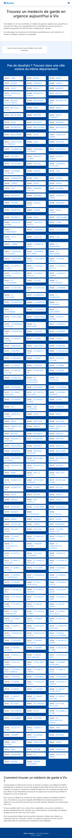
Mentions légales (36, 835)
